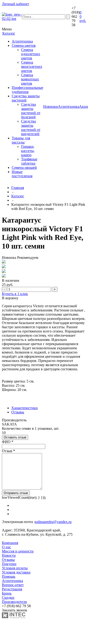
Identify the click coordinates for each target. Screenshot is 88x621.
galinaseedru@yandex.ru (53, 522)
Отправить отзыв (16, 493)
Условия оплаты (15, 568)
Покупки (9, 564)
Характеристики (24, 408)
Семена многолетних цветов (31, 66)
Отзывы (17, 412)
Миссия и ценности (18, 551)
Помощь (8, 576)
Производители (14, 602)
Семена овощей (24, 168)
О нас (6, 547)
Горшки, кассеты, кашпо (28, 150)
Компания (10, 543)
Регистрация (12, 589)
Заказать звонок (14, 610)
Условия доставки (16, 572)
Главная (17, 188)
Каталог (17, 196)
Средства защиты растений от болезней (30, 110)
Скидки (8, 597)
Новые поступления (22, 174)
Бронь (6, 593)
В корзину (10, 298)
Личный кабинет (15, 4)
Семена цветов (24, 45)
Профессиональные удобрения (27, 90)
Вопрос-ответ (13, 585)
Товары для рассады (21, 140)
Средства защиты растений (26, 98)
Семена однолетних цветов (30, 54)
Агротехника (22, 41)
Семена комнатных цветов (30, 79)
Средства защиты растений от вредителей (30, 127)
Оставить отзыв (15, 437)
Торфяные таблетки (29, 161)
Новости (9, 555)
